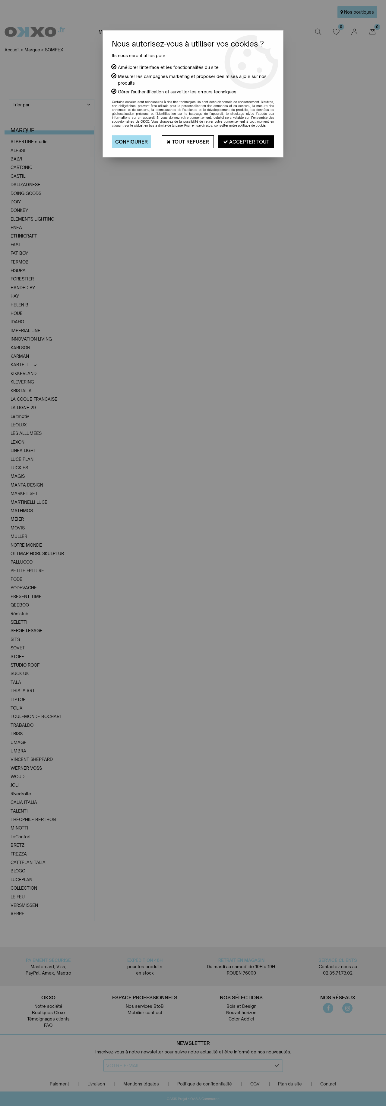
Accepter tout (248, 142)
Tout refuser (190, 142)
